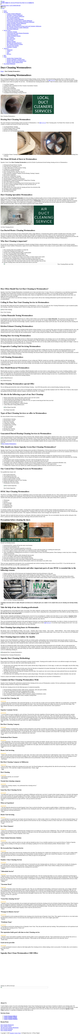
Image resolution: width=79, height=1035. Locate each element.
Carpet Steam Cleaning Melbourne (15, 19)
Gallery (8, 51)
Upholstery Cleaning (12, 47)
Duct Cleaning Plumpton (7, 1029)
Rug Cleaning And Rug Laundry (15, 44)
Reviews (9, 54)
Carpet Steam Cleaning (12, 34)
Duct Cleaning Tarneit (6, 1026)
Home (5, 11)
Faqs (8, 52)
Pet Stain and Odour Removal (14, 43)
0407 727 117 (51, 80)
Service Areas (7, 30)
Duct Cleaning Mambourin (7, 1024)
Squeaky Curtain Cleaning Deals (15, 62)
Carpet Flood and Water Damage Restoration (18, 33)
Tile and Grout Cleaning (13, 45)
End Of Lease (10, 40)
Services (6, 12)
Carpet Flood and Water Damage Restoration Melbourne (20, 22)
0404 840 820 (10, 5)
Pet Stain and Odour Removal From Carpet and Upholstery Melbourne (24, 26)
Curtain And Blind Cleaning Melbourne (16, 23)
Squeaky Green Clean (15, 1033)
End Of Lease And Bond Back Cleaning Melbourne (19, 20)
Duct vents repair (11, 38)
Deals (5, 56)
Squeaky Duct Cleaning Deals (14, 58)
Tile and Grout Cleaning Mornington (10, 1027)
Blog (5, 55)
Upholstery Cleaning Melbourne (15, 15)
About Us (6, 48)
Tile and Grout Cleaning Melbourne (15, 16)
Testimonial (9, 49)
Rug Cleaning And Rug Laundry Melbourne (17, 27)
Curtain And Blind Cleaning (14, 36)
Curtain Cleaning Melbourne (14, 13)
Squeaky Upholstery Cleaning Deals (16, 59)
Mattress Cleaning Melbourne (14, 24)
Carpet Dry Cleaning (12, 31)
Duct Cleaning (10, 37)
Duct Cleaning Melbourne (13, 17)
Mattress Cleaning (11, 41)
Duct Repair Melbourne (12, 29)
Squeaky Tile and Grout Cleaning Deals (16, 61)
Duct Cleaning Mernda (6, 1030)
